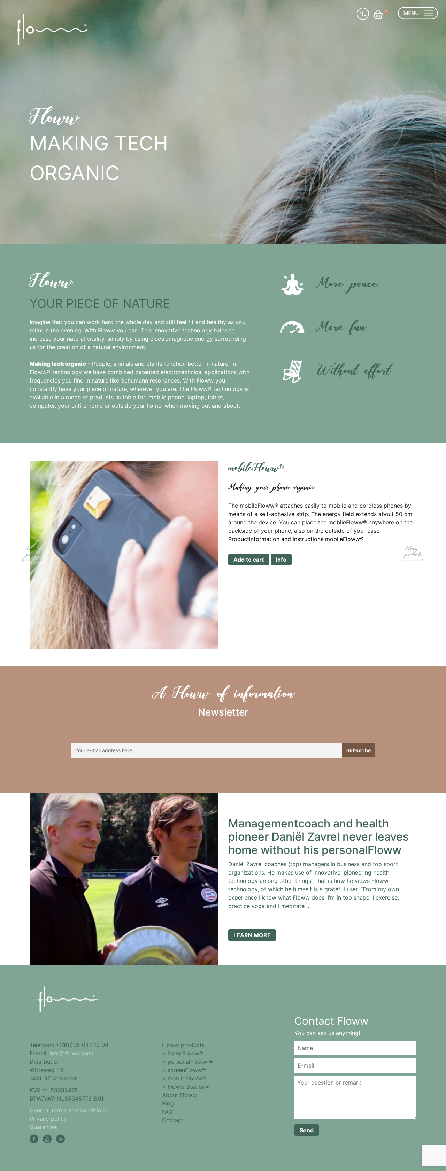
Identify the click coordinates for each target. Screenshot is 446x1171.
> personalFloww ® (187, 1061)
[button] (33, 554)
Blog (168, 1103)
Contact (172, 1120)
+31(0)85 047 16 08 (82, 1044)
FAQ (167, 1111)
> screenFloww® (184, 1069)
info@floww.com (71, 1053)
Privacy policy (48, 1118)
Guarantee (43, 1127)
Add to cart (248, 559)
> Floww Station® (185, 1086)
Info (281, 559)
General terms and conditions (68, 1110)
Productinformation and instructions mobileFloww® (296, 539)
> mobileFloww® (184, 1078)
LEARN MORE (252, 935)
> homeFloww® (182, 1053)
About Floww (179, 1095)
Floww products (183, 1044)
